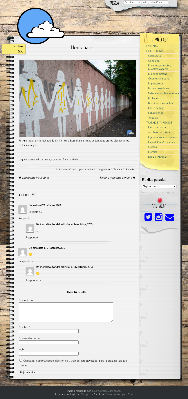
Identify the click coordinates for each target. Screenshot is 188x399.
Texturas (153, 117)
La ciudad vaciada (158, 127)
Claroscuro (154, 55)
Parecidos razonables (160, 103)
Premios (153, 151)
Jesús (36, 205)
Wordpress (86, 394)
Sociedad (130, 169)
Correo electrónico (31, 338)
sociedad (74, 159)
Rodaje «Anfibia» (157, 156)
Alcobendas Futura (159, 132)
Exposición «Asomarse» (161, 142)
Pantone (153, 98)
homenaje (46, 159)
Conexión (154, 60)
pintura (57, 159)
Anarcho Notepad (116, 394)
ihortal (44, 224)
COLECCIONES (155, 51)
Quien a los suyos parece (163, 137)
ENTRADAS (152, 46)
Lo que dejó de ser (159, 88)
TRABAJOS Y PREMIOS (159, 122)
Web (21, 349)
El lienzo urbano (157, 73)
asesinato (35, 159)
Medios (152, 146)
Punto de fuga (156, 108)
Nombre (24, 327)
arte (109, 169)
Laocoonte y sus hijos (35, 177)
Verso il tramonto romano (116, 177)
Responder (25, 218)
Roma (65, 159)
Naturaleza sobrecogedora (163, 93)
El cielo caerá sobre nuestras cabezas (159, 67)
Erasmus (118, 169)
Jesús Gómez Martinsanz (106, 390)
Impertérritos (156, 83)
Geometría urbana (158, 78)
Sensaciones (155, 112)
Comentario (26, 300)
